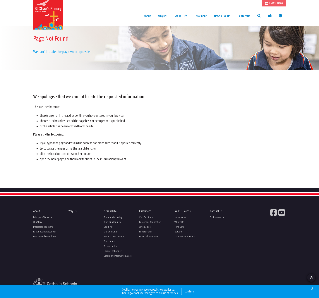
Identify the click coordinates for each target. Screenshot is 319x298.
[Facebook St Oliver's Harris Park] (274, 212)
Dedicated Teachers (43, 226)
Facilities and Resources (44, 231)
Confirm (189, 291)
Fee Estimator (145, 231)
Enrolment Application (150, 221)
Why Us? (162, 16)
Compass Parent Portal (185, 236)
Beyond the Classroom (115, 236)
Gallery (178, 231)
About (147, 16)
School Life (180, 16)
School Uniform (111, 246)
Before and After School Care (118, 255)
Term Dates (179, 226)
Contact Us (244, 16)
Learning (108, 226)
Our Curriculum (111, 231)
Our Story (37, 221)
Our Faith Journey (112, 221)
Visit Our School (146, 217)
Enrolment (201, 16)
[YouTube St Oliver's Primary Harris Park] (282, 212)
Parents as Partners (113, 250)
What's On (179, 221)
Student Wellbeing (113, 217)
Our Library (109, 241)
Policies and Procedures (44, 236)
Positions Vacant (218, 217)
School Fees (144, 226)
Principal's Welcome (42, 217)
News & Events (222, 16)
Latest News (180, 217)
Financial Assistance (149, 236)
